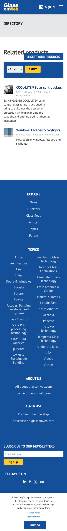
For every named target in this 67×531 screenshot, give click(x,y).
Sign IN (50, 7)
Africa (19, 257)
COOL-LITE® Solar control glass (38, 87)
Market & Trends (48, 297)
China (19, 275)
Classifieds (33, 215)
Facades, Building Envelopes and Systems (18, 309)
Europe (19, 293)
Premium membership (33, 414)
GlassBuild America (18, 341)
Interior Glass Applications (48, 269)
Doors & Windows (18, 281)
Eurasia (19, 287)
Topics (33, 229)
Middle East (48, 303)
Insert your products (43, 57)
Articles (33, 222)
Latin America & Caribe (48, 289)
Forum (33, 235)
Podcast (48, 321)
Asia (19, 269)
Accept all (35, 525)
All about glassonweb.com (33, 386)
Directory (33, 209)
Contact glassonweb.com (33, 393)
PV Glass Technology (48, 329)
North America (48, 309)
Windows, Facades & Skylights (38, 130)
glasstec (18, 349)
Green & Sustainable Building (19, 359)
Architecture (18, 263)
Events (18, 299)
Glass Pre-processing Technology (18, 329)
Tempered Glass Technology (48, 339)
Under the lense (48, 347)
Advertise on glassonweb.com (33, 421)
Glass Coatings (19, 319)
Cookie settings (33, 516)
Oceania (48, 315)
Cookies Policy (34, 512)
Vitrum (48, 365)
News (33, 202)
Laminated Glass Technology (48, 279)
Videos (48, 359)
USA (48, 353)
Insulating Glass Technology (48, 259)
